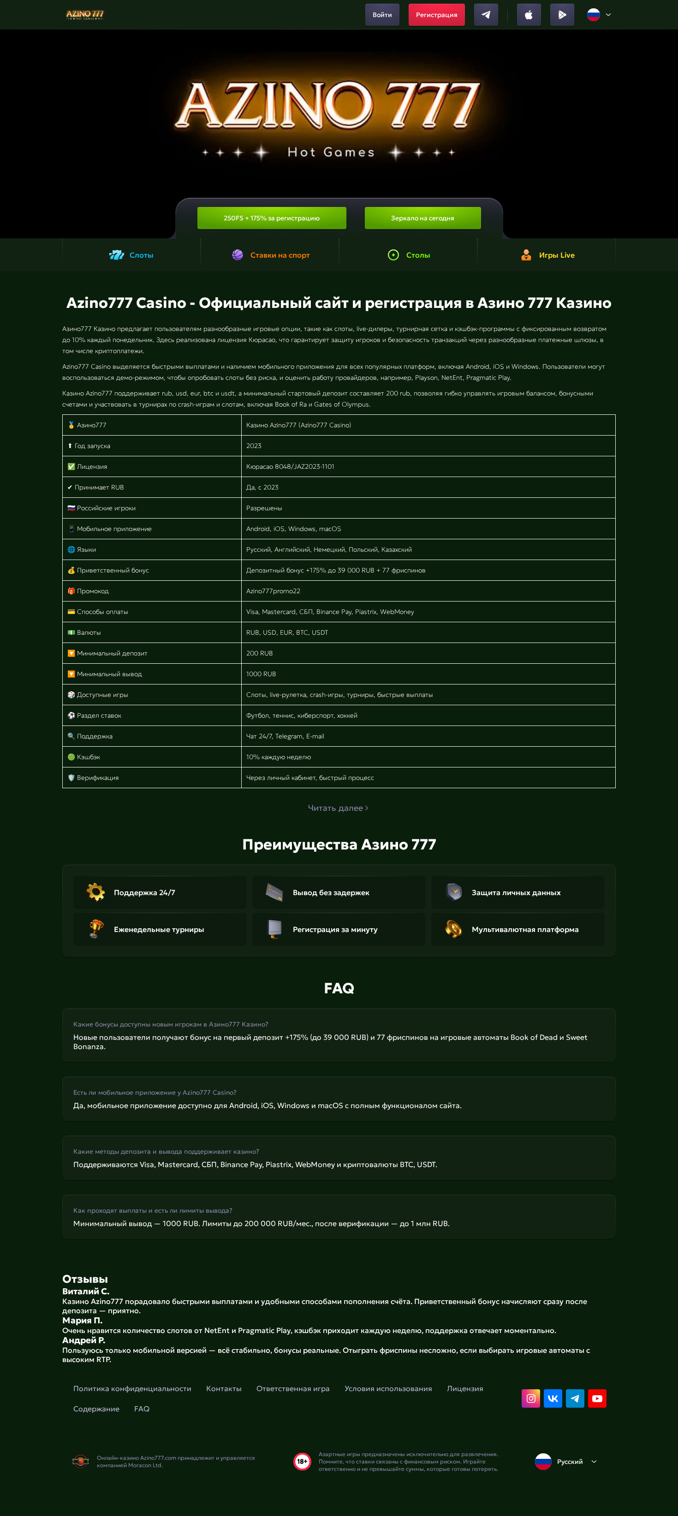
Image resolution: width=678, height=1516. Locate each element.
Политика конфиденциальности (132, 1388)
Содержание (96, 1408)
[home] (85, 14)
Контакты (224, 1388)
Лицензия (465, 1388)
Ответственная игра (293, 1388)
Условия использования (388, 1388)
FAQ (141, 1408)
